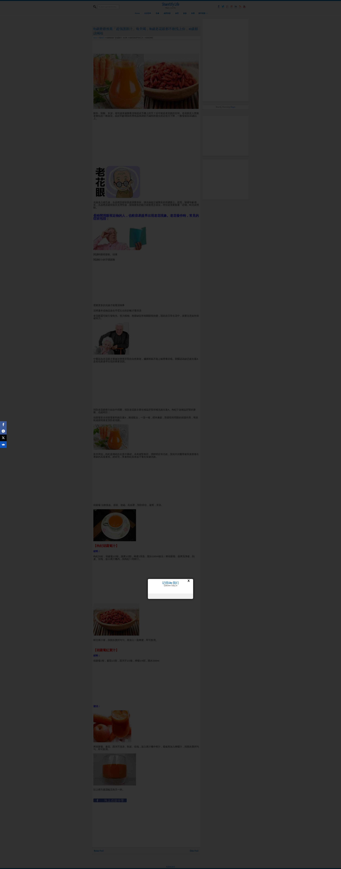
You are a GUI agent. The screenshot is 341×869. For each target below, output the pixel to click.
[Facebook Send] (3, 431)
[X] (3, 437)
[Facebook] (3, 424)
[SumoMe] (3, 444)
